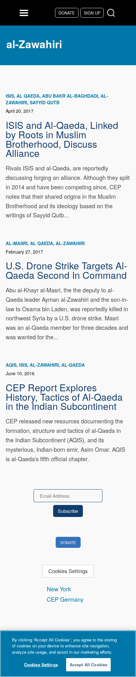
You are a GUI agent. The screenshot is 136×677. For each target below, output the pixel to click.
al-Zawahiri (70, 243)
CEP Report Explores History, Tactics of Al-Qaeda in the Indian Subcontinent (64, 397)
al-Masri (17, 243)
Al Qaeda (28, 96)
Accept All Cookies (88, 665)
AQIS (11, 365)
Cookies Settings (68, 571)
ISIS (10, 96)
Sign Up (92, 13)
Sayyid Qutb (44, 102)
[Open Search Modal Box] (112, 13)
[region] (68, 653)
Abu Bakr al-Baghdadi (70, 96)
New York (59, 589)
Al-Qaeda (73, 365)
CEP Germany (65, 599)
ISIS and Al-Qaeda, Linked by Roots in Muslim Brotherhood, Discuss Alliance (62, 138)
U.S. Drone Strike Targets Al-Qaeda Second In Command (66, 270)
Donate (67, 13)
